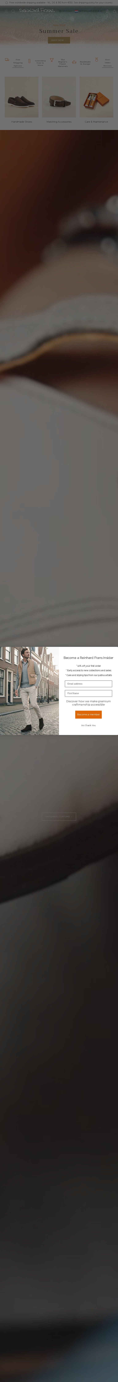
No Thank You (88, 725)
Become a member (88, 714)
